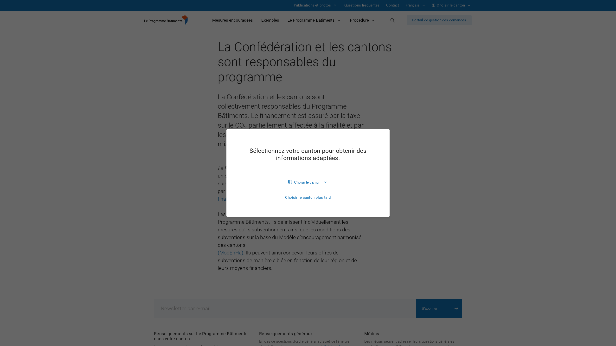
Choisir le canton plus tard (308, 197)
